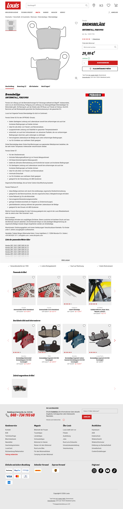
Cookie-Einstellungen (99, 451)
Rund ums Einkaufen (70, 442)
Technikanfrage (10, 436)
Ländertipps (38, 436)
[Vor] (115, 340)
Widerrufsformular (98, 442)
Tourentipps (38, 433)
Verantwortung (68, 448)
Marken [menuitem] (45, 12)
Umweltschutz (96, 448)
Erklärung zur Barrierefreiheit (101, 445)
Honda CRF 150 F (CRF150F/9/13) (17, 252)
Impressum (95, 430)
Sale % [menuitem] (38, 12)
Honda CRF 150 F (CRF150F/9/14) (17, 254)
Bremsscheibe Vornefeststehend (49, 309)
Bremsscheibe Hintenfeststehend (24, 309)
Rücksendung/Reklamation (14, 451)
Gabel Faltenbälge (74, 309)
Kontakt (8, 430)
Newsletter (8, 442)
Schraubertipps (39, 439)
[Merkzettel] (108, 5)
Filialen (65, 433)
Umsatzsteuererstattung (71, 445)
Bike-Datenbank (10, 439)
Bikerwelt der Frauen (41, 430)
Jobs (64, 439)
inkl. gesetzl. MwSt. (93, 75)
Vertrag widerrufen (11, 454)
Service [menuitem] (62, 12)
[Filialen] (94, 5)
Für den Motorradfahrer (42, 451)
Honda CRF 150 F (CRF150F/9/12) (17, 250)
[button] (86, 5)
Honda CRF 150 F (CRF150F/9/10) (17, 245)
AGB (93, 433)
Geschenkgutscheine (12, 445)
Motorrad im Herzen (41, 442)
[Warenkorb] (116, 5)
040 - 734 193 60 (22, 415)
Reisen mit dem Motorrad (42, 445)
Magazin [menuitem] (54, 12)
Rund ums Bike (39, 448)
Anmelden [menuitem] (114, 12)
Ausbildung (67, 436)
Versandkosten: (86, 77)
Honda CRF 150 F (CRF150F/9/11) (17, 247)
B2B (6, 433)
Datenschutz (96, 436)
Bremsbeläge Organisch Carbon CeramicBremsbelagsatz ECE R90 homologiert (74, 360)
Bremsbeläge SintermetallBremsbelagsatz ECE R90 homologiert (23, 360)
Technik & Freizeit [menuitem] (26, 12)
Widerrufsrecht (97, 439)
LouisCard (8, 448)
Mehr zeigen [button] (65, 260)
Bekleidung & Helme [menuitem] (11, 12)
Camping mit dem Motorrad (43, 454)
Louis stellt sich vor (69, 430)
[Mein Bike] (101, 5)
